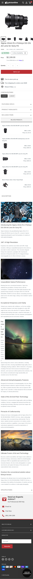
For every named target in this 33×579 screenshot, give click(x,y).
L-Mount (12, 96)
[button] (27, 573)
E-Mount (4, 96)
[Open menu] (2, 2)
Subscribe (7, 546)
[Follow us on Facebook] (3, 559)
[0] (30, 3)
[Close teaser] (22, 568)
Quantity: (3, 65)
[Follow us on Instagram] (9, 559)
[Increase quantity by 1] (17, 65)
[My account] (26, 3)
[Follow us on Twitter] (6, 559)
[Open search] (23, 3)
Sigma (2, 49)
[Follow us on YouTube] (12, 559)
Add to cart (16, 71)
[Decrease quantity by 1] (8, 65)
